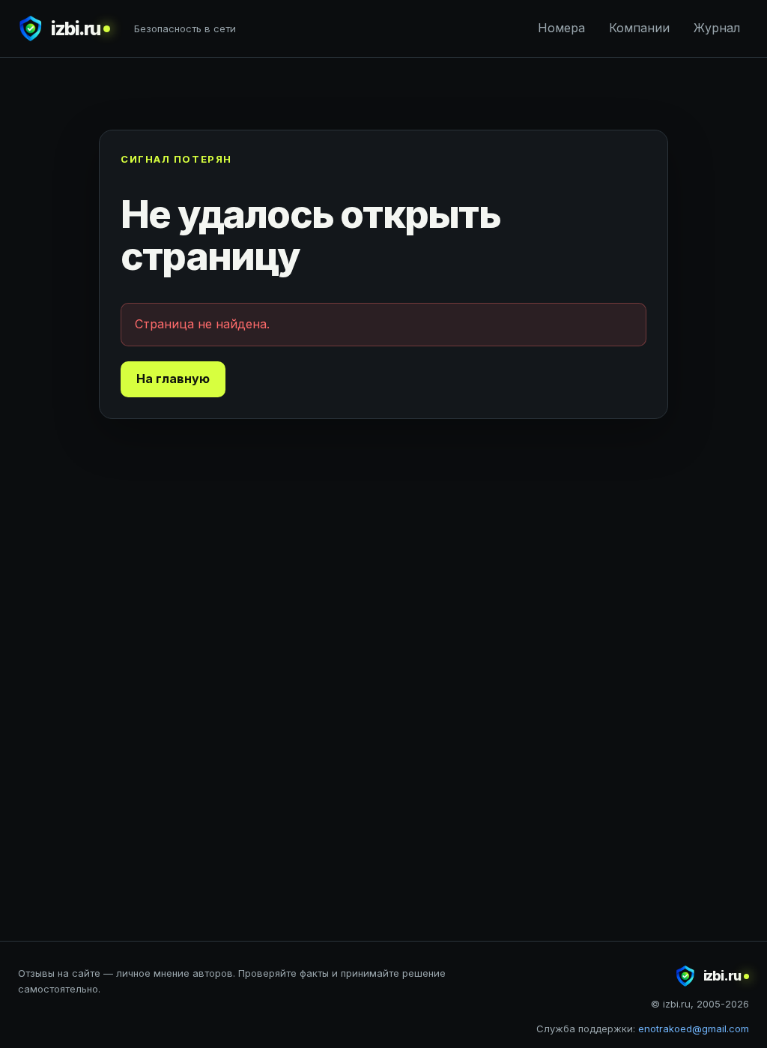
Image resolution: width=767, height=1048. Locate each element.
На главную (173, 378)
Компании (639, 27)
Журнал (717, 27)
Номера (561, 27)
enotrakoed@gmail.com (693, 1029)
